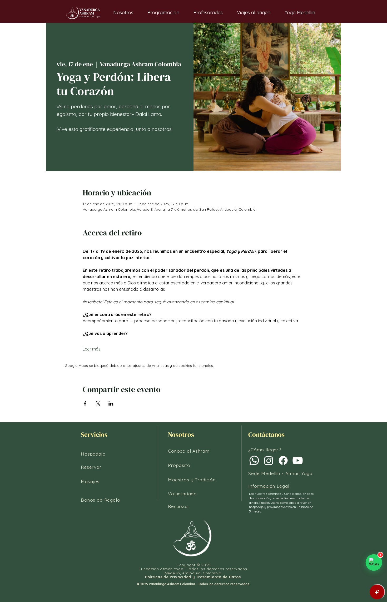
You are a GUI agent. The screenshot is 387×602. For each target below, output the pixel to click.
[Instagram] (269, 460)
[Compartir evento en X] (98, 403)
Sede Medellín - (266, 473)
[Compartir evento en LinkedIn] (110, 403)
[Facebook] (283, 460)
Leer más (92, 349)
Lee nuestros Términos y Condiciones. (275, 494)
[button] (123, 12)
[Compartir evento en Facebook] (85, 403)
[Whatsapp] (254, 460)
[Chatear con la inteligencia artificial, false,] (377, 592)
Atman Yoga (299, 473)
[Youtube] (298, 460)
